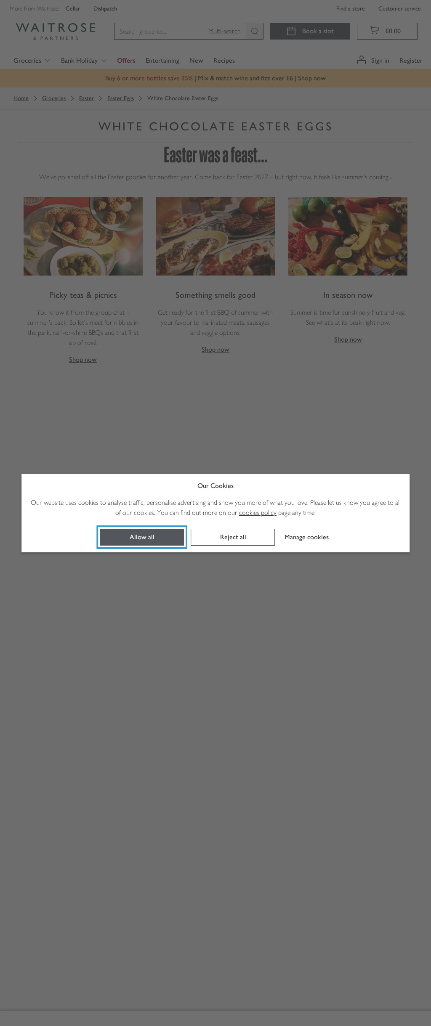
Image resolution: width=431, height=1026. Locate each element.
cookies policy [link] (258, 513)
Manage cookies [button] (307, 537)
